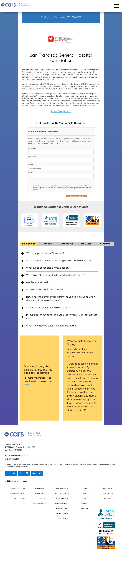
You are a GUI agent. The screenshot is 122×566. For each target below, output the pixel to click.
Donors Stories (40, 498)
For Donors (39, 488)
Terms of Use (107, 488)
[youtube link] (14, 473)
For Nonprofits (62, 488)
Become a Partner (62, 493)
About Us (84, 488)
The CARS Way (62, 498)
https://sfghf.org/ (61, 111)
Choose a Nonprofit (17, 488)
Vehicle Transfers (40, 503)
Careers (84, 503)
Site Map (107, 498)
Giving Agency (62, 513)
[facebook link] (8, 473)
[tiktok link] (40, 473)
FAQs (26, 384)
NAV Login (62, 518)
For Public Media (62, 503)
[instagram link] (27, 473)
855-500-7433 (74, 17)
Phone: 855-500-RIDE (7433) (16, 455)
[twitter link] (21, 473)
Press (84, 498)
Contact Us (84, 508)
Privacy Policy (107, 493)
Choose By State (17, 493)
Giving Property (62, 508)
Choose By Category (17, 498)
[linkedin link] (34, 473)
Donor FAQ (39, 493)
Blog (84, 493)
